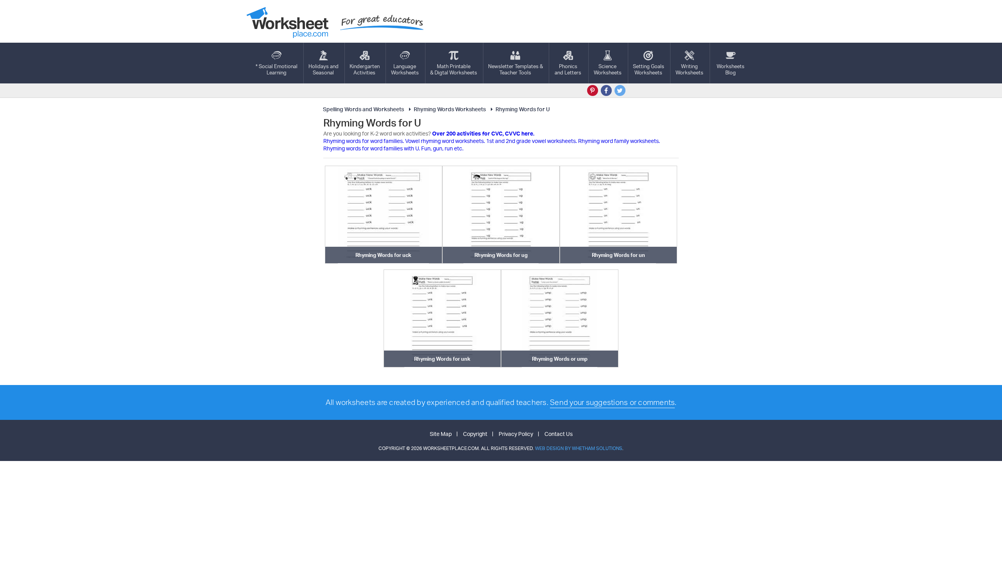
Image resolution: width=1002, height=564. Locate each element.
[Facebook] (606, 90)
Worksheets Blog (730, 69)
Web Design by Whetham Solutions (578, 448)
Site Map (441, 433)
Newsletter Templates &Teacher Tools (515, 69)
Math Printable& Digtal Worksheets (453, 69)
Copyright (475, 433)
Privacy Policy (516, 433)
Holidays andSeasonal (323, 69)
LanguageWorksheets (405, 69)
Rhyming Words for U (523, 109)
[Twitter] (620, 90)
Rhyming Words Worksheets (450, 109)
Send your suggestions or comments (612, 402)
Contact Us (558, 433)
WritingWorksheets (689, 69)
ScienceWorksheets (608, 69)
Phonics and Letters (568, 69)
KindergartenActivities (365, 69)
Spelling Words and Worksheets (363, 109)
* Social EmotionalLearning (276, 69)
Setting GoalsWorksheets (648, 69)
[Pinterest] (592, 90)
